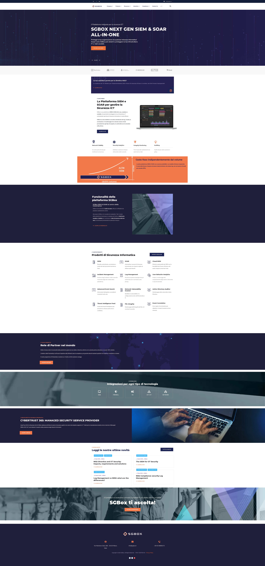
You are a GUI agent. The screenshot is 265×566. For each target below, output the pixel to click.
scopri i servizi (26, 432)
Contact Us (155, 6)
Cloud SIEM (157, 261)
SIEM (99, 261)
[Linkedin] (93, 1)
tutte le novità (167, 449)
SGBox (102, 459)
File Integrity (129, 304)
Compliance (145, 6)
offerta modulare (157, 254)
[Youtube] (99, 1)
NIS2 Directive (99, 455)
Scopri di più (102, 131)
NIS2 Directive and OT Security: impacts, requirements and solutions (110, 463)
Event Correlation (159, 303)
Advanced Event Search (106, 289)
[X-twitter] (96, 1)
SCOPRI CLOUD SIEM (99, 48)
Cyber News (108, 455)
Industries (135, 6)
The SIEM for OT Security (147, 462)
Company (109, 6)
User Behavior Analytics (161, 274)
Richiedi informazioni (132, 509)
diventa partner (46, 362)
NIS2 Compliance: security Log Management (149, 477)
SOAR (127, 261)
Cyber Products (141, 469)
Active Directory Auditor (161, 289)
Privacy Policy (149, 552)
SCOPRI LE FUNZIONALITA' (100, 225)
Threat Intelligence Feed (106, 303)
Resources (126, 6)
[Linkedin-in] (130, 558)
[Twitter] (132, 558)
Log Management (131, 274)
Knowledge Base (142, 455)
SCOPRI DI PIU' (98, 87)
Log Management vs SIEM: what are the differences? (111, 479)
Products (118, 6)
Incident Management (105, 274)
